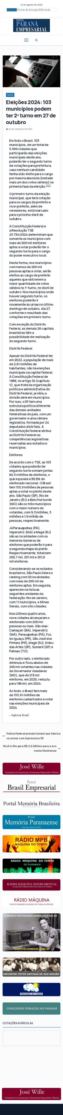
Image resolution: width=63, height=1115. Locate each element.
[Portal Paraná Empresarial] (31, 25)
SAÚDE (10, 95)
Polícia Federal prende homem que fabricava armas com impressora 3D (33, 736)
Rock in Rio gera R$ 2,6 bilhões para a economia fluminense (30, 748)
